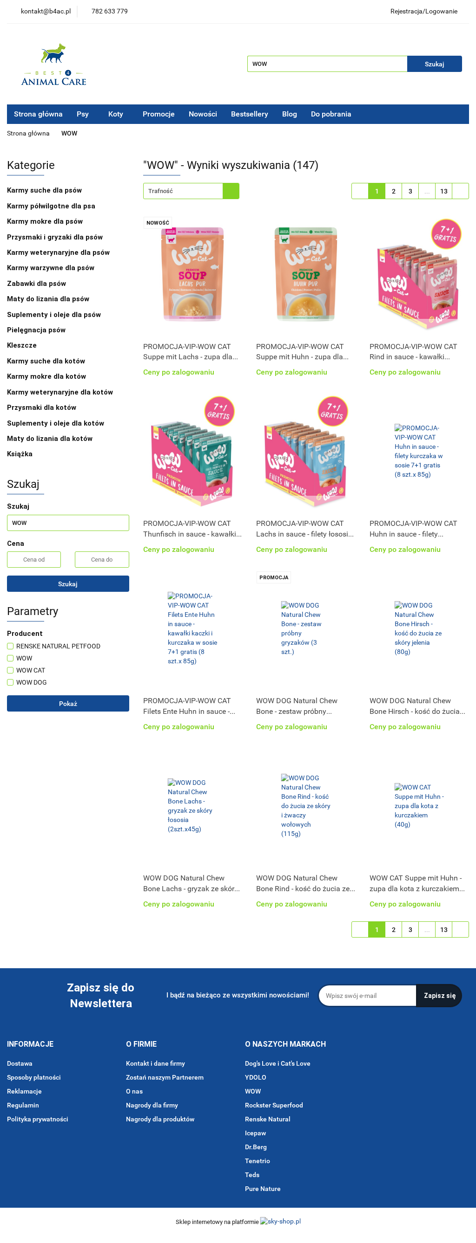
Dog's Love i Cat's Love (278, 1063)
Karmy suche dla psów (45, 190)
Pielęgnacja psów (37, 330)
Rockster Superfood (274, 1105)
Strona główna (38, 114)
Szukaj (68, 584)
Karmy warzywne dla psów (50, 268)
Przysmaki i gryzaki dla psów (56, 237)
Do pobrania (332, 114)
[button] (30, 1044)
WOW (253, 1091)
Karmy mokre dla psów (46, 221)
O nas (134, 1091)
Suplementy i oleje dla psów (55, 315)
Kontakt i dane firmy (155, 1063)
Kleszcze (23, 345)
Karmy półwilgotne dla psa (52, 206)
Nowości (203, 114)
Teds (252, 1174)
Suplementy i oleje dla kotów (56, 423)
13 (444, 191)
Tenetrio (257, 1161)
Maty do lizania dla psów (48, 299)
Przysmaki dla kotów (42, 407)
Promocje (159, 114)
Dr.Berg (256, 1147)
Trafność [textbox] (160, 191)
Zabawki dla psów (37, 283)
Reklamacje (24, 1091)
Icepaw (255, 1133)
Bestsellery (249, 114)
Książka (20, 454)
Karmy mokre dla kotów (47, 376)
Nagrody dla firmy (152, 1105)
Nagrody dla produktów (160, 1119)
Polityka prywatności (37, 1119)
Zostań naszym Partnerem (165, 1077)
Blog (289, 114)
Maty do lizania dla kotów (50, 438)
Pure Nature (263, 1188)
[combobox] (191, 191)
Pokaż (68, 703)
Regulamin (23, 1105)
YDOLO (255, 1077)
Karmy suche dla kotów (47, 361)
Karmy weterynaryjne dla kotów (61, 392)
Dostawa (20, 1063)
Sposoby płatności (34, 1077)
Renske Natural (268, 1119)
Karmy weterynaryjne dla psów (59, 252)
